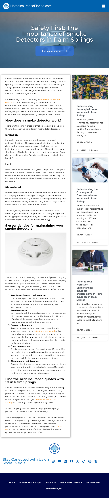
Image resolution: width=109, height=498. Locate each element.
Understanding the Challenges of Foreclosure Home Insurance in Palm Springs (87, 195)
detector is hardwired (44, 331)
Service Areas (93, 482)
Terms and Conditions (71, 482)
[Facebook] (71, 461)
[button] (103, 6)
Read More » (84, 142)
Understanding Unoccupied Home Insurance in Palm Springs (86, 111)
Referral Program (54, 488)
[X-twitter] (77, 461)
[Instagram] (53, 461)
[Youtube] (59, 461)
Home (12, 482)
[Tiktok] (83, 461)
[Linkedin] (65, 461)
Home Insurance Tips (30, 482)
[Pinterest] (89, 461)
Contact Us (50, 482)
